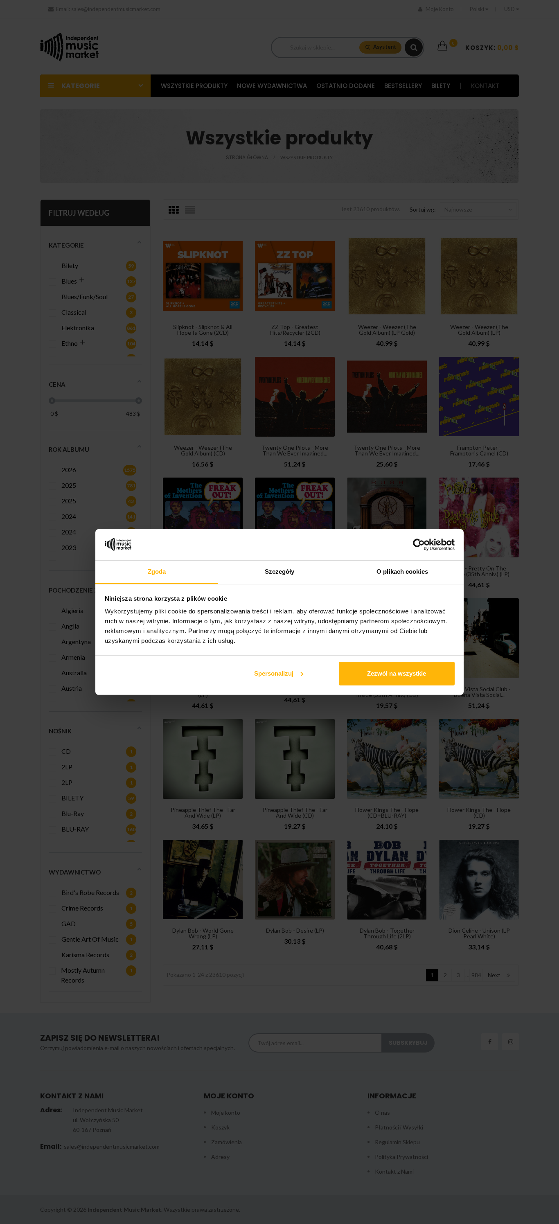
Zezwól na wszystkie (396, 673)
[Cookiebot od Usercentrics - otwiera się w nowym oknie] (419, 545)
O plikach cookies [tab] (402, 571)
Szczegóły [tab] (280, 571)
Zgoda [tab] (157, 571)
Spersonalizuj (273, 673)
